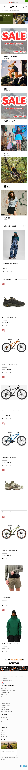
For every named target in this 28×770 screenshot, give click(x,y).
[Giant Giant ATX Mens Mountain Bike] (14, 460)
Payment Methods (5, 703)
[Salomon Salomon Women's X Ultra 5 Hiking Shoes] (14, 507)
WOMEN (7, 218)
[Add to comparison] (7, 271)
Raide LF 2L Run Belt (6, 597)
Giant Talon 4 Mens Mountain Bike (9, 364)
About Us (3, 688)
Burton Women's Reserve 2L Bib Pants (11, 263)
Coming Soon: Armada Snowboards (9, 757)
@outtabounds (16, 659)
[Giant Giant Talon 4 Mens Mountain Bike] (14, 367)
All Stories (3, 760)
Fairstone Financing (6, 705)
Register (3, 730)
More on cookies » (15, 2)
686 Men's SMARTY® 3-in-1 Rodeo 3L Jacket (11, 644)
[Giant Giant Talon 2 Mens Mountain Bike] (14, 554)
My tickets (3, 734)
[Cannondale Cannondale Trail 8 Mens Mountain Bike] (14, 414)
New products (4, 720)
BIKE (6, 186)
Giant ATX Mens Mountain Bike (9, 457)
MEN (6, 153)
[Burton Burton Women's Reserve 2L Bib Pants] (14, 245)
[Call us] (23, 7)
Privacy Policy (4, 701)
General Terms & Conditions (8, 691)
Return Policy (4, 695)
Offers (2, 722)
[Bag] (26, 7)
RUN (5, 89)
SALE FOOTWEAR (10, 56)
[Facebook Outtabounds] (21, 766)
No (10, 2)
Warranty (3, 697)
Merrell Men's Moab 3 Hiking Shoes (9, 318)
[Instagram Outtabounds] (26, 766)
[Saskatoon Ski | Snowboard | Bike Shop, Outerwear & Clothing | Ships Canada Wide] (13, 6)
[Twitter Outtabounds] (24, 766)
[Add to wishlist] (11, 271)
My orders (3, 732)
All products (4, 718)
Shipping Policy (5, 693)
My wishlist (4, 736)
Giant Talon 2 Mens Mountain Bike (9, 551)
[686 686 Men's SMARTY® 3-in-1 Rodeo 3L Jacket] (14, 647)
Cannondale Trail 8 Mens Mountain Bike (10, 411)
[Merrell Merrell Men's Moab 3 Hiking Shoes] (14, 321)
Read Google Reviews (6, 712)
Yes (26, 1)
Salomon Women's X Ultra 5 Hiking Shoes (11, 504)
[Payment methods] (2, 683)
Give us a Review (5, 709)
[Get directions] (4, 7)
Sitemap (3, 699)
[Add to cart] (3, 271)
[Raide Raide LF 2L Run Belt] (14, 578)
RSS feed (3, 724)
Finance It (3, 707)
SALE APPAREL (10, 121)
